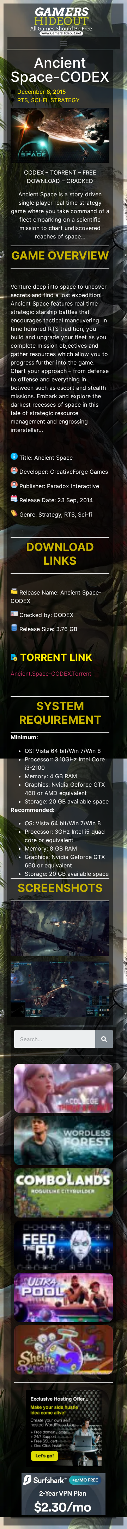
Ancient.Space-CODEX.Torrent (51, 673)
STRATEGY (65, 100)
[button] (63, 43)
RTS (22, 100)
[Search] (104, 1039)
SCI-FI (39, 100)
